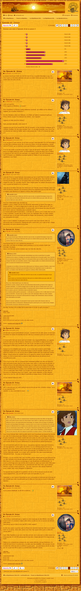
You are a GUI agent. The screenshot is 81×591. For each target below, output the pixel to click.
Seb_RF (59, 247)
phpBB (36, 578)
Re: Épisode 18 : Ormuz (12, 71)
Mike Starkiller (60, 436)
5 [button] (71, 25)
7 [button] (75, 25)
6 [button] (73, 25)
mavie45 (59, 82)
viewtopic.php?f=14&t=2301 (14, 323)
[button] (57, 25)
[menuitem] (5, 15)
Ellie (58, 343)
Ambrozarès (60, 114)
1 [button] (62, 25)
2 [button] (64, 25)
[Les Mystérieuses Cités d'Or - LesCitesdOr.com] (73, 7)
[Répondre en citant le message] (53, 72)
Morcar (59, 184)
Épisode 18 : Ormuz (11, 23)
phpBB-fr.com (43, 580)
